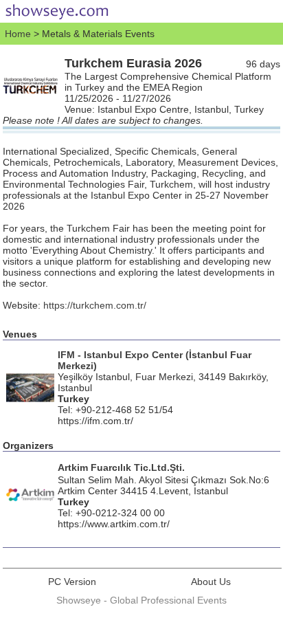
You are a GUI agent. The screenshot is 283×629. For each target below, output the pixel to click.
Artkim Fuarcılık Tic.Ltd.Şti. (121, 467)
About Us (211, 581)
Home (18, 33)
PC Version (72, 581)
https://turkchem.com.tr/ (94, 305)
